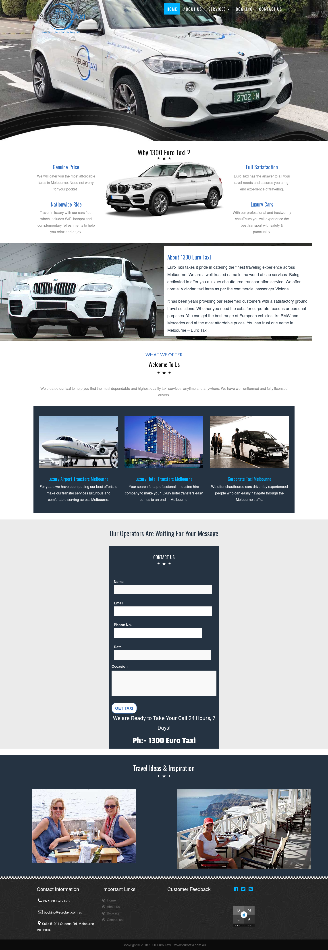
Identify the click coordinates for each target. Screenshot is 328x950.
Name (119, 581)
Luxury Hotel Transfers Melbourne (164, 478)
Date (118, 646)
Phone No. (123, 624)
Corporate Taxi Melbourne (249, 478)
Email (118, 603)
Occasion (120, 666)
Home (172, 9)
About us (192, 9)
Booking (244, 9)
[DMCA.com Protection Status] (244, 916)
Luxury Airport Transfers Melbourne (78, 478)
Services (217, 9)
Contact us (270, 9)
